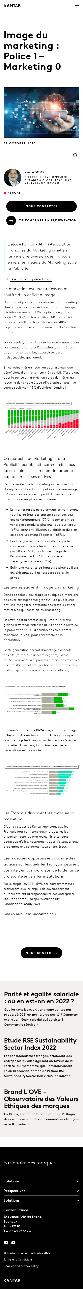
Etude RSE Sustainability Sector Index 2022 (40, 1044)
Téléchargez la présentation (30, 279)
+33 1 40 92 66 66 (18, 1231)
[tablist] (41, 1218)
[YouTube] (6, 1243)
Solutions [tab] (12, 1181)
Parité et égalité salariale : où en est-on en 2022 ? (41, 998)
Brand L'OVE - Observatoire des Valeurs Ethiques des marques (41, 1099)
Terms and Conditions (18, 1259)
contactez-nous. (45, 914)
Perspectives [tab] (14, 1191)
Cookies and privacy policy (21, 1266)
